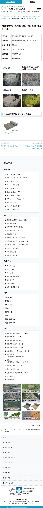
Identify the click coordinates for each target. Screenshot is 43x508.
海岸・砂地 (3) (11, 223)
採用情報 (8, 478)
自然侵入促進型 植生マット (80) (17, 333)
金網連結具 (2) (11, 380)
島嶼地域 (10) (11, 252)
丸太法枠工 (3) (11, 376)
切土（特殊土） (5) (13, 188)
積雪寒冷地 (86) (12, 255)
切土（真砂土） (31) (13, 181)
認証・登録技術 (10, 457)
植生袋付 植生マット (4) (15, 344)
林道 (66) (10, 273)
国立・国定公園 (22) (13, 248)
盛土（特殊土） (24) (13, 195)
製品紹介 (8, 442)
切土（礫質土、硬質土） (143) (17, 178)
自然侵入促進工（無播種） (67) (17, 241)
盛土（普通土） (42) (13, 192)
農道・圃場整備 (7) (13, 276)
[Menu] (38, 7)
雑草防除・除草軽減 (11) (15, 227)
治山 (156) (10, 269)
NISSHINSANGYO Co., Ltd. (19, 507)
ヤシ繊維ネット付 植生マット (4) (18, 351)
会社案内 (8, 473)
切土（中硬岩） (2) (13, 210)
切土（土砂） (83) (13, 185)
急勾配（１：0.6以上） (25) (16, 199)
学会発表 (8, 468)
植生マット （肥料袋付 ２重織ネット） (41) (17, 355)
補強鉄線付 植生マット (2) (15, 347)
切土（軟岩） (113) (13, 174)
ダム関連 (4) (11, 266)
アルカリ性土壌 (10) (13, 206)
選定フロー (8, 447)
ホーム (7, 437)
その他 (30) (10, 280)
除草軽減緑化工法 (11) (14, 366)
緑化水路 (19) (11, 234)
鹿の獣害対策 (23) (13, 369)
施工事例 (8, 452)
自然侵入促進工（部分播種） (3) (17, 245)
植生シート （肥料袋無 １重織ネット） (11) (17, 361)
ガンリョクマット (11, 133)
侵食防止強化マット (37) (15, 340)
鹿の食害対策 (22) (13, 230)
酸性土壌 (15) (11, 202)
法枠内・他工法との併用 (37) (16, 238)
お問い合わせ (9, 483)
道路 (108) (10, 283)
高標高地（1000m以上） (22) (17, 220)
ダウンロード (9, 463)
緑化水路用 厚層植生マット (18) (17, 373)
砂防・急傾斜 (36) (13, 287)
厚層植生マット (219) (14, 337)
